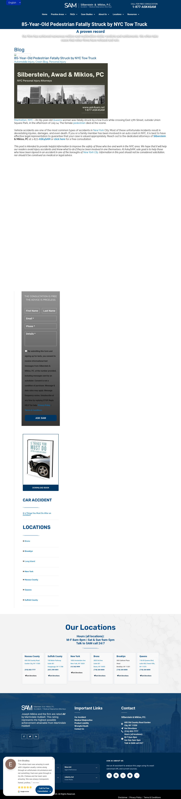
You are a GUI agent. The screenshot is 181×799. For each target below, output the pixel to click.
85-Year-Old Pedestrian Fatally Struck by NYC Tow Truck (84, 24)
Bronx (27, 541)
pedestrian (79, 123)
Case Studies (87, 14)
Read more (36, 782)
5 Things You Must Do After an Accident (37, 514)
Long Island (30, 561)
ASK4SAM (44, 139)
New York (98, 130)
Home (44, 14)
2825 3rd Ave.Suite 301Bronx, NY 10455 (99, 664)
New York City (90, 152)
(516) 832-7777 (30, 670)
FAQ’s (72, 14)
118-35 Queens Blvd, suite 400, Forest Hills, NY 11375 (147, 664)
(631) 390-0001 (53, 670)
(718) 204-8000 (99, 670)
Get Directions (55, 676)
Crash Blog (41, 61)
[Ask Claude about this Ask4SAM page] (130, 775)
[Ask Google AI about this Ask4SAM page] (137, 775)
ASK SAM (40, 418)
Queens (57, 120)
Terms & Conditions (33, 410)
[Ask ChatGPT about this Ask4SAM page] (109, 775)
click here (59, 139)
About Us (103, 14)
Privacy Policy (44, 405)
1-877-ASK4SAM (144, 7)
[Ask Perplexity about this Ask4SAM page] (116, 775)
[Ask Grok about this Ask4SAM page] (123, 775)
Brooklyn (28, 551)
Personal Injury (57, 61)
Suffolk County (31, 600)
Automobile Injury (24, 61)
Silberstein (159, 136)
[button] (58, 14)
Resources (132, 14)
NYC (30, 120)
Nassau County (31, 580)
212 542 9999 (75, 667)
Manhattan (20, 120)
